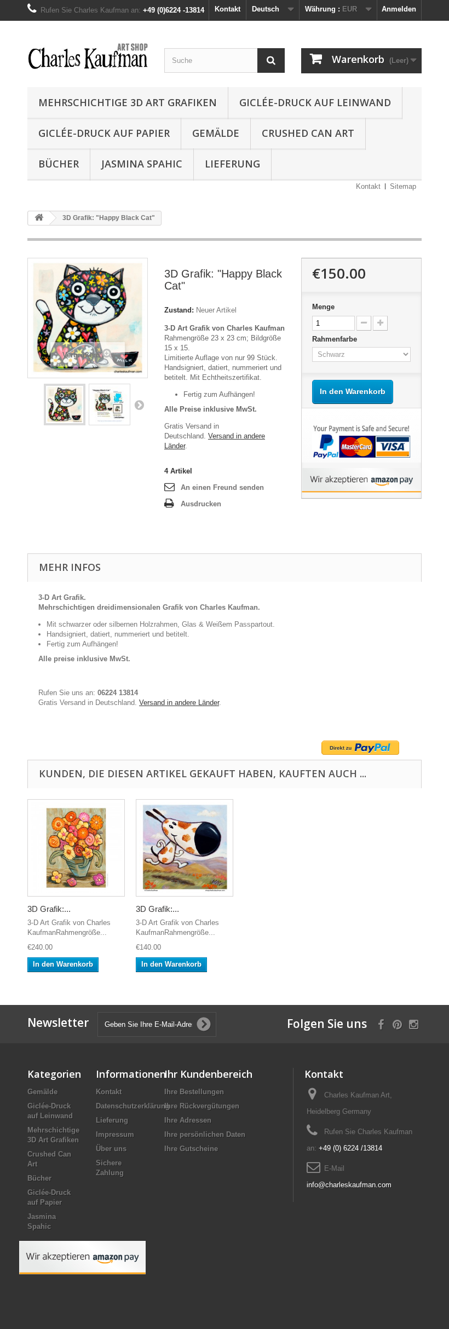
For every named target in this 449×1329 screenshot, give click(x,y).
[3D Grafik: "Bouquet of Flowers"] (76, 848)
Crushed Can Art (308, 133)
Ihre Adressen (187, 1120)
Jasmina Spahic (141, 163)
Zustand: (179, 310)
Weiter (139, 404)
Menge (323, 307)
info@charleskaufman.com (349, 1185)
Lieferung (232, 163)
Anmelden (399, 9)
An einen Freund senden (222, 487)
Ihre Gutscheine (191, 1149)
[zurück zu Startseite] (38, 218)
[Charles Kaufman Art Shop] (87, 57)
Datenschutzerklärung (133, 1106)
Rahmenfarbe (335, 339)
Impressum (115, 1134)
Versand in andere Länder (179, 702)
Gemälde (215, 133)
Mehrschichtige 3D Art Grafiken (127, 102)
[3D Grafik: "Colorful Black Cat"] (64, 404)
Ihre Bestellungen (194, 1092)
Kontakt (227, 9)
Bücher (58, 163)
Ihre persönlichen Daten (204, 1134)
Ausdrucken (201, 504)
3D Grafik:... (49, 909)
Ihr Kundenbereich (208, 1073)
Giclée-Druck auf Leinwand (315, 102)
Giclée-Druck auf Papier (104, 133)
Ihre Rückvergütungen (201, 1106)
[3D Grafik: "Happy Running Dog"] (184, 848)
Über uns (111, 1149)
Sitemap (403, 186)
